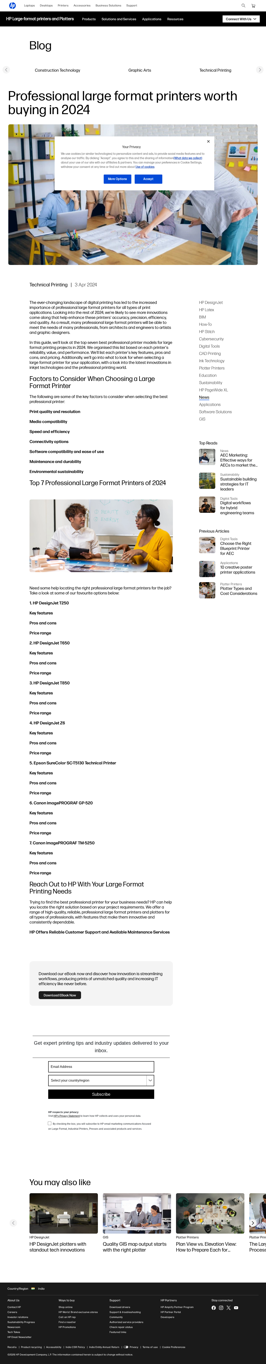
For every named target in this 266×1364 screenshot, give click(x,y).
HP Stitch (207, 331)
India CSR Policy (75, 1347)
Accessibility (53, 1347)
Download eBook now (60, 995)
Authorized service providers (126, 1322)
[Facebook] (214, 1308)
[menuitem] (29, 6)
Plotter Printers (212, 368)
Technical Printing (215, 70)
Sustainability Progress (21, 1322)
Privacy (134, 1347)
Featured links (118, 1332)
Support (131, 5)
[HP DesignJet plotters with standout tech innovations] (64, 1213)
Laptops (29, 5)
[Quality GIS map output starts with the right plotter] (137, 1213)
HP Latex (206, 309)
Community (116, 1317)
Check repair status (121, 1327)
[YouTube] (236, 1308)
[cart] (254, 6)
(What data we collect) (188, 158)
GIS (202, 419)
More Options (117, 179)
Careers (12, 1312)
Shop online (66, 1307)
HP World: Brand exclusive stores (78, 1312)
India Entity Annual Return (104, 1347)
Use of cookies (144, 167)
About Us (13, 1300)
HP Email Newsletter (19, 1337)
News (204, 397)
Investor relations (17, 1317)
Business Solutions (108, 5)
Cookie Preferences (173, 1347)
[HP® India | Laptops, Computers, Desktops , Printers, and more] (12, 6)
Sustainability (210, 382)
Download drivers (120, 1307)
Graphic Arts (139, 70)
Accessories (82, 5)
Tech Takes (13, 1332)
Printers (63, 5)
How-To (205, 324)
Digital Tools (209, 346)
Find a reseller (67, 1322)
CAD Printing (210, 353)
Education (208, 375)
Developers (167, 1317)
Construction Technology (57, 70)
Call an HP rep (67, 1317)
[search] (244, 6)
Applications (210, 404)
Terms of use (150, 1347)
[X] (229, 1308)
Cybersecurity (211, 338)
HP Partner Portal (171, 1312)
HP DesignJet (211, 302)
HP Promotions (67, 1327)
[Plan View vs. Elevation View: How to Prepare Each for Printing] (210, 1213)
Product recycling (31, 1347)
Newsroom (13, 1327)
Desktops (46, 5)
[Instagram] (221, 1308)
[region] (134, 163)
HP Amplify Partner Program (177, 1307)
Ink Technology (211, 360)
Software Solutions (215, 411)
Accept (148, 179)
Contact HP (14, 1307)
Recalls (12, 1347)
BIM (202, 316)
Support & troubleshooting (125, 1312)
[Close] (208, 141)
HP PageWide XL (213, 389)
